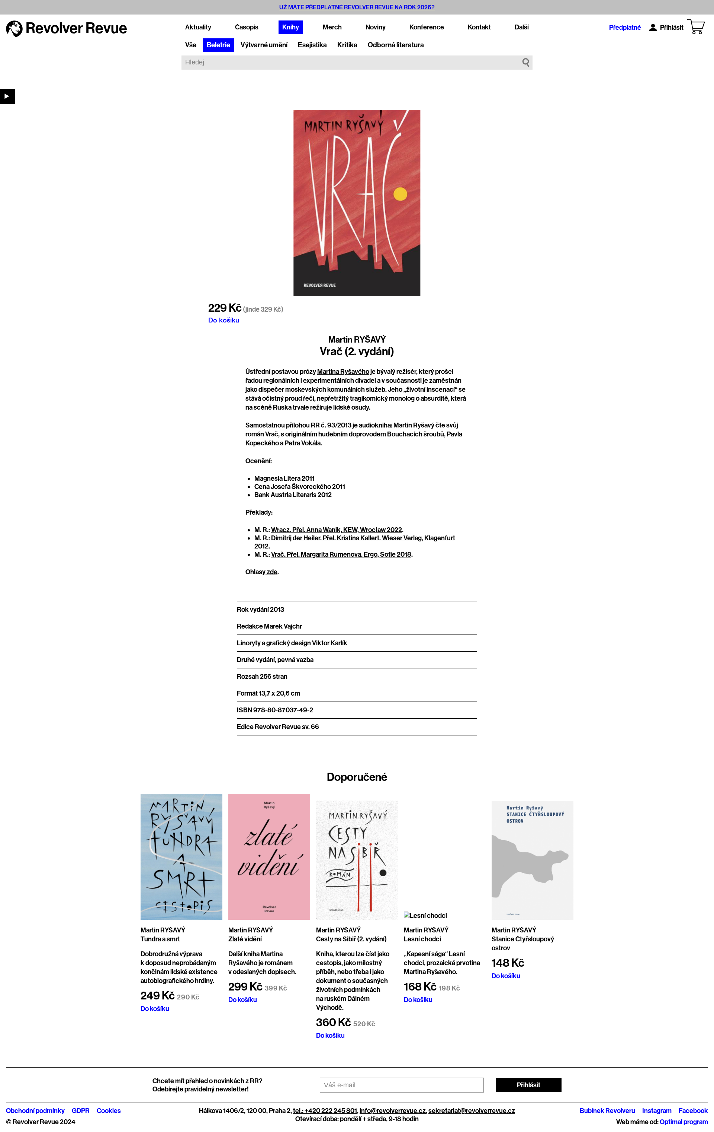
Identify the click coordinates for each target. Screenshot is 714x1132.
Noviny (376, 27)
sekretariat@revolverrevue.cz (471, 1111)
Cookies (109, 1111)
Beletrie (218, 45)
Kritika (347, 45)
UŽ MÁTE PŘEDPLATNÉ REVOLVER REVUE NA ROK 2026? (357, 7)
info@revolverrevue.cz (393, 1111)
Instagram (657, 1111)
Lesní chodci (422, 939)
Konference (426, 27)
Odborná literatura (396, 45)
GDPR (81, 1111)
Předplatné (625, 27)
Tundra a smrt (160, 939)
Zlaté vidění (245, 939)
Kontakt (479, 27)
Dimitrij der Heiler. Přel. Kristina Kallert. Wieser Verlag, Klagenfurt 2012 (354, 542)
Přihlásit (672, 27)
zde (271, 572)
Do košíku (223, 320)
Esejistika (312, 45)
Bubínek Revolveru (607, 1111)
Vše (190, 45)
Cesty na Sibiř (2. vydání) (351, 939)
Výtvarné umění (264, 45)
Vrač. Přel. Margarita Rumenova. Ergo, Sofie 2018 (341, 554)
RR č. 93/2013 (331, 425)
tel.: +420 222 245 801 (325, 1111)
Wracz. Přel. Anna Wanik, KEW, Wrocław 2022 (336, 530)
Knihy (290, 27)
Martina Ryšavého (343, 372)
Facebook (693, 1111)
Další (522, 27)
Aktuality (198, 27)
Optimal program (684, 1122)
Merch (332, 27)
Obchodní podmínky (35, 1111)
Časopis (246, 27)
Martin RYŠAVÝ (357, 339)
